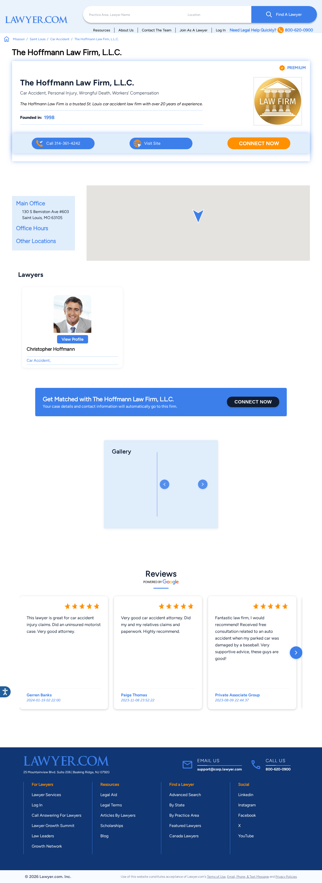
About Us (126, 30)
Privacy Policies (286, 876)
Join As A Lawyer (194, 30)
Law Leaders (43, 836)
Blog (104, 836)
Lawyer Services (46, 794)
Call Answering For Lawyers (56, 815)
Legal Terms (111, 805)
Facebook (247, 815)
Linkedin (245, 794)
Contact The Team (156, 30)
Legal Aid (108, 794)
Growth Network (47, 846)
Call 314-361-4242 (63, 143)
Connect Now (259, 143)
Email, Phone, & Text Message (248, 876)
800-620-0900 (278, 769)
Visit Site (152, 143)
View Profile (73, 339)
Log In (221, 30)
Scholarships (111, 825)
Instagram (247, 805)
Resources (101, 30)
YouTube (246, 836)
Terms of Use (216, 876)
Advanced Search (185, 794)
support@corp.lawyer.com (219, 769)
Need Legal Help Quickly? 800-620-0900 (271, 30)
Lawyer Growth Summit (53, 825)
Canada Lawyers (183, 836)
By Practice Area (184, 815)
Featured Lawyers (185, 825)
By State (177, 805)
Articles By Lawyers (117, 815)
